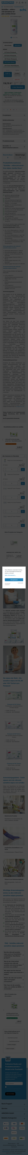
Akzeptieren (14, 580)
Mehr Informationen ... (10, 575)
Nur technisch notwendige (7, 584)
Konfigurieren (20, 582)
